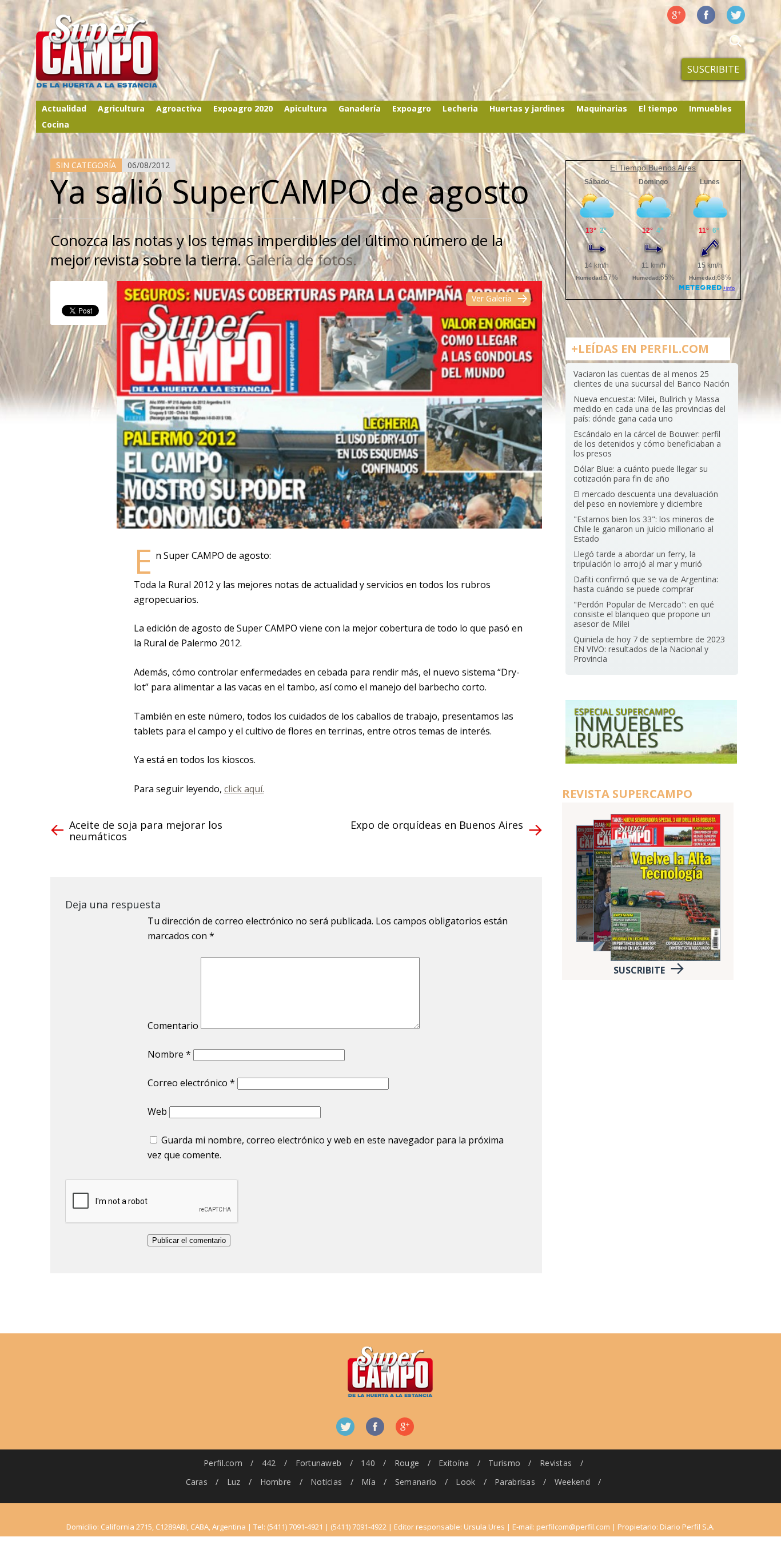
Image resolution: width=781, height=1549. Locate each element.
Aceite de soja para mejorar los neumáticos (145, 830)
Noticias (326, 1481)
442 (269, 1462)
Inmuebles (710, 108)
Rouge (407, 1462)
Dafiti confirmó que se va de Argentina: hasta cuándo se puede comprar (645, 584)
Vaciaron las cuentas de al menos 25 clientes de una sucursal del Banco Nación (651, 378)
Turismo (504, 1462)
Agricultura (121, 108)
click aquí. (244, 789)
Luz (234, 1481)
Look (465, 1481)
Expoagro (411, 108)
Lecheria (460, 108)
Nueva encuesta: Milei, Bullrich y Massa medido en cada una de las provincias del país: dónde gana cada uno (649, 409)
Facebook (706, 15)
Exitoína (454, 1462)
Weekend (572, 1481)
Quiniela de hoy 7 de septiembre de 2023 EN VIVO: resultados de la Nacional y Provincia (649, 649)
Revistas (556, 1462)
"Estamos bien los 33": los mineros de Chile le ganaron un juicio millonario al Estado (643, 529)
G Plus (676, 15)
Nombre (169, 1054)
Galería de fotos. (301, 259)
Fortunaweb (319, 1462)
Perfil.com (223, 1462)
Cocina (55, 124)
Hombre (276, 1481)
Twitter (736, 15)
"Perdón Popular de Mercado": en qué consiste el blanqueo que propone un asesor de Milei (643, 614)
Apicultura (305, 108)
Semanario (416, 1481)
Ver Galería (492, 298)
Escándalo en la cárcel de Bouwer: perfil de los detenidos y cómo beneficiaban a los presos (647, 443)
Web (157, 1111)
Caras (197, 1481)
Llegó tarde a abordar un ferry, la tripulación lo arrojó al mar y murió (637, 559)
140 (368, 1462)
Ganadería (359, 108)
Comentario (173, 1025)
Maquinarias (601, 108)
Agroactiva (179, 108)
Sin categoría (86, 165)
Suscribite (713, 69)
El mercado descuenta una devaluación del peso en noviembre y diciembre (645, 498)
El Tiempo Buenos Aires (653, 167)
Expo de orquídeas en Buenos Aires (436, 825)
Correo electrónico (191, 1083)
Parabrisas (515, 1481)
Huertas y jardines (527, 108)
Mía (368, 1481)
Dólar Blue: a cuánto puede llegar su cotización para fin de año (640, 473)
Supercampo (120, 51)
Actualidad (64, 108)
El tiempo (658, 108)
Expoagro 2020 (243, 108)
